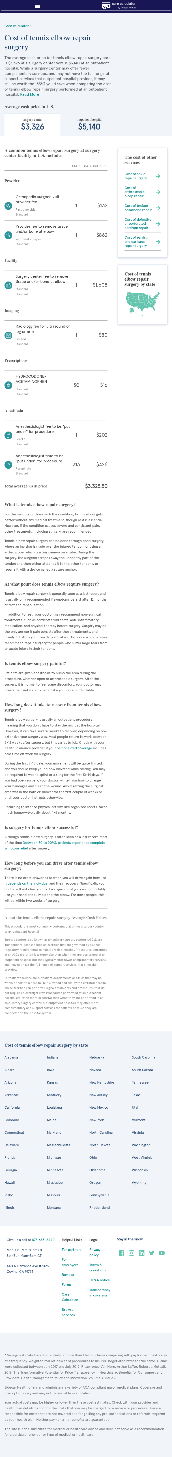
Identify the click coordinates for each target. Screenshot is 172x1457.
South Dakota (142, 1070)
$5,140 (89, 124)
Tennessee (140, 1082)
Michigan (54, 1157)
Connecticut (14, 1132)
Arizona (10, 1082)
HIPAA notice (99, 1280)
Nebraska (96, 1057)
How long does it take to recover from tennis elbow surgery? (52, 707)
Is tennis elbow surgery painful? (35, 663)
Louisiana (54, 1107)
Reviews (68, 1275)
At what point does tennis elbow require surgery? (51, 584)
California (12, 1107)
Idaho (8, 1195)
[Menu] (36, 6)
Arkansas (11, 1095)
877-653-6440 (43, 1240)
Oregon (95, 1182)
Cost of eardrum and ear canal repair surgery (137, 242)
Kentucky (54, 1095)
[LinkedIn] (141, 1254)
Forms (66, 1284)
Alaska (9, 1070)
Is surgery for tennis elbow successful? (41, 827)
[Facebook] (121, 1254)
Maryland (54, 1132)
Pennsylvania (99, 1195)
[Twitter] (151, 1254)
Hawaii (9, 1182)
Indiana (52, 1057)
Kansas (52, 1082)
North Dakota (99, 1145)
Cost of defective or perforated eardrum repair (138, 224)
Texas (136, 1095)
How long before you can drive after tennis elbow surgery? (51, 865)
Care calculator (16, 26)
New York (96, 1120)
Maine (51, 1120)
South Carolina (143, 1057)
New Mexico (98, 1107)
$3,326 (32, 124)
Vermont (139, 1120)
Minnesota (55, 1170)
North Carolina (101, 1132)
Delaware (11, 1145)
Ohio (93, 1157)
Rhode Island (99, 1207)
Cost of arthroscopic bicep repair (134, 192)
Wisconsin (140, 1170)
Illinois (9, 1207)
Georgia (10, 1170)
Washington (141, 1145)
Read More (29, 95)
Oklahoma (97, 1170)
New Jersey (98, 1095)
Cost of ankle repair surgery (136, 176)
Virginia (138, 1132)
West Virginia (142, 1157)
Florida (9, 1157)
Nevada (95, 1070)
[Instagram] (131, 1254)
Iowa (50, 1070)
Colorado (11, 1120)
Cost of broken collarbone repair (138, 208)
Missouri (53, 1195)
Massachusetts (58, 1145)
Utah (135, 1107)
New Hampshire (101, 1082)
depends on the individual (28, 883)
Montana (54, 1207)
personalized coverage (74, 748)
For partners (71, 1250)
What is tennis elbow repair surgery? (40, 504)
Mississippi (55, 1182)
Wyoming (139, 1182)
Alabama (11, 1057)
